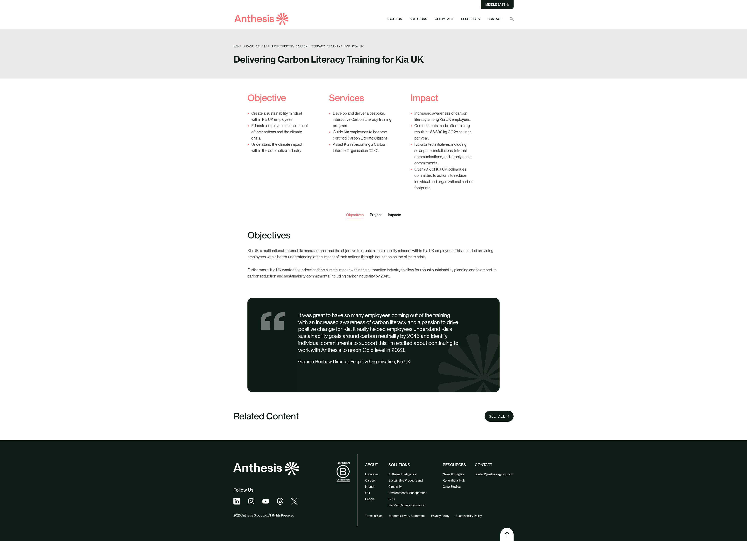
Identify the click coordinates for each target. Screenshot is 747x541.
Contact (494, 19)
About (371, 464)
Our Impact (444, 19)
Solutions (418, 19)
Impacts (394, 215)
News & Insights (453, 474)
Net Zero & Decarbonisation (406, 505)
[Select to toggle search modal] (512, 19)
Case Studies (257, 46)
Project (376, 215)
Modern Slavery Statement (407, 516)
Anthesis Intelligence (402, 474)
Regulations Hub (454, 480)
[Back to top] (507, 534)
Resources (470, 19)
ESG (391, 499)
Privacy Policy (440, 516)
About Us (394, 19)
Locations (371, 474)
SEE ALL (497, 416)
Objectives (355, 215)
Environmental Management (407, 493)
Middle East (495, 4)
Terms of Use (374, 516)
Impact (369, 487)
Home (237, 46)
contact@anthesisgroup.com (494, 474)
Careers (370, 480)
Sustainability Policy (469, 516)
